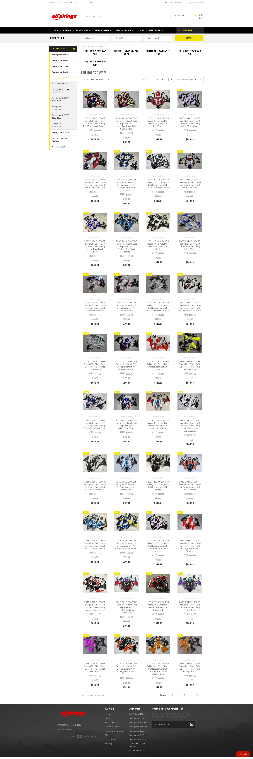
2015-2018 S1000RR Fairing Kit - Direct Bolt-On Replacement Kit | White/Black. (126, 485)
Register (200, 3)
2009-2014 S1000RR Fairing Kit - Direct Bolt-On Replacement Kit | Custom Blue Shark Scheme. (126, 246)
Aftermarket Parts (60, 146)
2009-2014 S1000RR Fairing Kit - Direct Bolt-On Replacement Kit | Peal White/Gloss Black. (189, 306)
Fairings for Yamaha (60, 66)
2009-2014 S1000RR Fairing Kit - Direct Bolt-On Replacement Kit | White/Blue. (190, 245)
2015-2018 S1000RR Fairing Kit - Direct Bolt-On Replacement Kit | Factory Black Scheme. (95, 606)
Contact (67, 30)
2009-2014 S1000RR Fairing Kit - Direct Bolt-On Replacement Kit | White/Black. (126, 306)
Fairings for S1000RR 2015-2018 (60, 116)
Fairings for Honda (60, 54)
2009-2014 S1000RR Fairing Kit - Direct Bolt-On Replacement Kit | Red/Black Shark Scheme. (95, 122)
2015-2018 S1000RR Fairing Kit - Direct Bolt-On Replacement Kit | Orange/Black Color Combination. (158, 669)
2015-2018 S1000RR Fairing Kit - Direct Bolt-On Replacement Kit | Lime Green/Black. (190, 365)
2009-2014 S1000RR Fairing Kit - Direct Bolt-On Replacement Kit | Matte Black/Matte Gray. (158, 183)
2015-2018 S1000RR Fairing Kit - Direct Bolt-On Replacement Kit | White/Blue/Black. (126, 424)
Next (198, 695)
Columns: (146, 79)
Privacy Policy (83, 30)
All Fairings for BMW (60, 83)
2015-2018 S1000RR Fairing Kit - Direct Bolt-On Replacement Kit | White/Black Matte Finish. (95, 485)
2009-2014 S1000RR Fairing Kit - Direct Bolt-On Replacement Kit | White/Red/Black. (190, 183)
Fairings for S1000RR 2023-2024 (60, 99)
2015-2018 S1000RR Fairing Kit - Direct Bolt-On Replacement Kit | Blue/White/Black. (126, 365)
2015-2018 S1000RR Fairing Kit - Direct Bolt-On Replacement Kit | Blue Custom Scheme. (95, 544)
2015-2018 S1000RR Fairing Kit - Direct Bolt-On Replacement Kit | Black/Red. (158, 606)
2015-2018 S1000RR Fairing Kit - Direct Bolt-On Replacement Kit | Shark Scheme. (190, 485)
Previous (163, 695)
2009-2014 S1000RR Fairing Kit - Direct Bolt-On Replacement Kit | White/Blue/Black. (95, 306)
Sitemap (109, 743)
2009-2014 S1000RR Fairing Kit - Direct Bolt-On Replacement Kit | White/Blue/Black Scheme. (95, 246)
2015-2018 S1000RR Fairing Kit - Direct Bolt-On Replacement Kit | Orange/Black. (190, 667)
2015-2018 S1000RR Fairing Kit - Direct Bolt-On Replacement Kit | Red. (158, 365)
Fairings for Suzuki (60, 60)
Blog (142, 30)
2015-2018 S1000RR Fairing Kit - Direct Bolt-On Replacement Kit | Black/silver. (158, 485)
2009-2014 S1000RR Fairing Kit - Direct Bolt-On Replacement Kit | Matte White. (95, 365)
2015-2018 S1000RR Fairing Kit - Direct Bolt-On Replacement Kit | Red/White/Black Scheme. (158, 546)
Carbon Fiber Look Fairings (60, 139)
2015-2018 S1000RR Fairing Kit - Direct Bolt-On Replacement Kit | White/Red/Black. (158, 424)
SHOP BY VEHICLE (137, 714)
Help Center (155, 30)
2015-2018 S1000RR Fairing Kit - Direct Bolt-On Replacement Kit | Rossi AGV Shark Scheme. (127, 544)
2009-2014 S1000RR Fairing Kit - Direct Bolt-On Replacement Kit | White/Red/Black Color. (95, 183)
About (55, 30)
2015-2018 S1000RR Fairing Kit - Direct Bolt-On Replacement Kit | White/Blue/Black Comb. (94, 424)
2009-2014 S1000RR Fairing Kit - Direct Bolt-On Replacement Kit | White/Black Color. (190, 122)
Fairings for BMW (59, 78)
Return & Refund (103, 30)
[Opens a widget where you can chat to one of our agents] (243, 754)
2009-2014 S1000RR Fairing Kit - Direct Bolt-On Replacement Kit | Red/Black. (158, 122)
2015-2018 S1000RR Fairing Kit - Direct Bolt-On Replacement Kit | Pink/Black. (95, 667)
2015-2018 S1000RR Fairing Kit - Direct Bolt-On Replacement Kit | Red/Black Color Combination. (126, 607)
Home (83, 46)
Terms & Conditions (125, 30)
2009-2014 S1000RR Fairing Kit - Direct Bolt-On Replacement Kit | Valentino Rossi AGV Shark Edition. (126, 123)
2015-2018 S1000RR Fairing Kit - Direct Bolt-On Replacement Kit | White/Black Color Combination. (190, 425)
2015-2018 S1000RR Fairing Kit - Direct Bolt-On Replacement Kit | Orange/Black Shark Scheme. (126, 669)
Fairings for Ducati (60, 72)
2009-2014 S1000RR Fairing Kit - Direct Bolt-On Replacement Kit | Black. (158, 245)
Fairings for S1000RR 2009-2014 (60, 125)
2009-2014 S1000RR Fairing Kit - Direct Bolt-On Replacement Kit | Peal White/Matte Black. (158, 306)
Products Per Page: (185, 79)
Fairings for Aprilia (60, 132)
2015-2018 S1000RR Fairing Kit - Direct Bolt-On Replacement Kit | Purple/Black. (190, 606)
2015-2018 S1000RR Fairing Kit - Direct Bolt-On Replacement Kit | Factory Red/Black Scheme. (190, 546)
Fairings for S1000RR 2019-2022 (60, 108)
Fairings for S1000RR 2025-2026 (60, 91)
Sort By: (86, 79)
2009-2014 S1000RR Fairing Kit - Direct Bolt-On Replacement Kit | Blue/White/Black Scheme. (126, 185)
